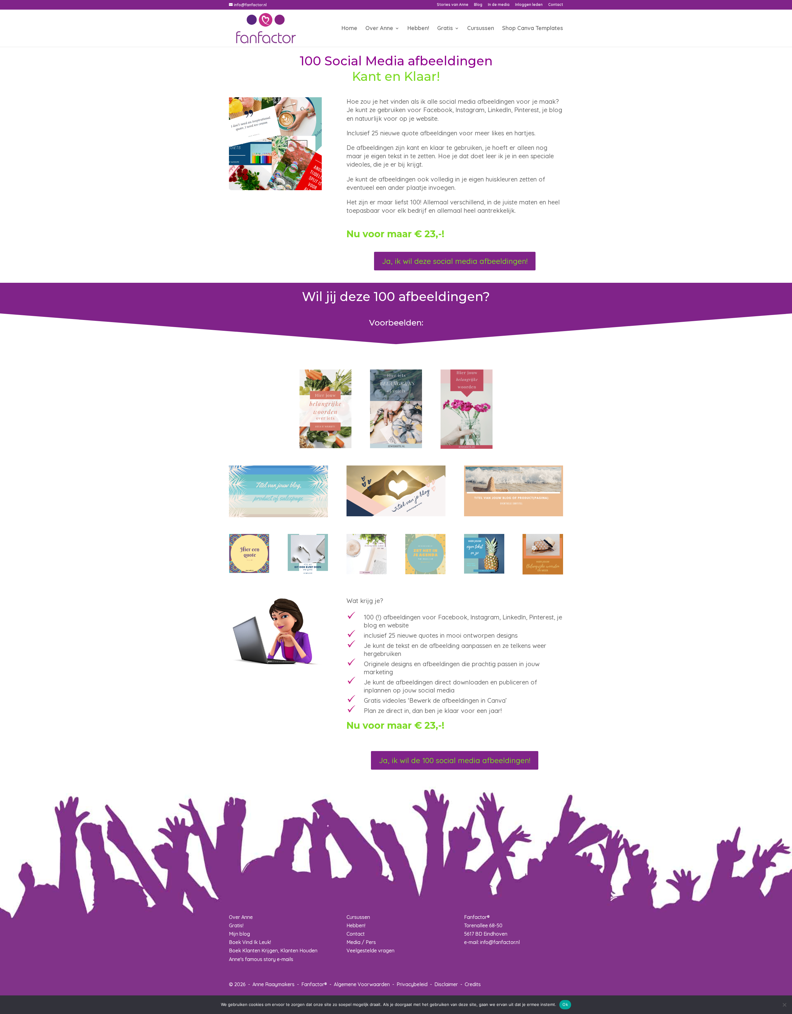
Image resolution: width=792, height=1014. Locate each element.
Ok (565, 1004)
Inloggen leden (529, 5)
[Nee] (784, 1005)
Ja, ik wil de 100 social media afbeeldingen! (454, 760)
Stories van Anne (452, 5)
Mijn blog (239, 934)
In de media (499, 5)
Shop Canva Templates (532, 29)
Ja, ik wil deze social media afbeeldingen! (454, 261)
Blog (478, 5)
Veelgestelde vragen (370, 950)
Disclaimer (446, 984)
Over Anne (379, 29)
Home (349, 29)
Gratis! (236, 925)
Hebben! (418, 29)
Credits (473, 984)
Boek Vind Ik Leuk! (250, 942)
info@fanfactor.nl (500, 942)
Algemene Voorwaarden (362, 984)
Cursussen (480, 29)
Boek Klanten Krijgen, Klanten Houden (273, 950)
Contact (555, 5)
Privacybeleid (412, 984)
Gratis (445, 29)
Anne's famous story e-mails (261, 959)
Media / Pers (361, 942)
